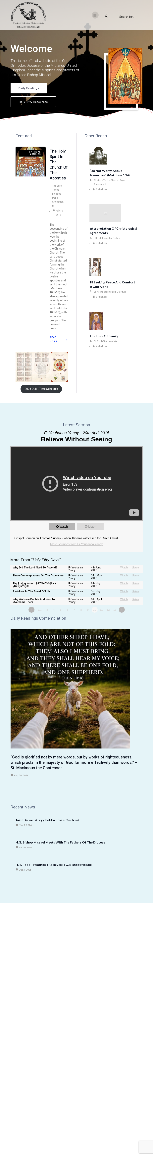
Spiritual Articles (35, 153)
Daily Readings (29, 88)
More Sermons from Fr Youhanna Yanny (76, 544)
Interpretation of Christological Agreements (113, 230)
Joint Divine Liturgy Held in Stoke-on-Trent (47, 820)
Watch (64, 526)
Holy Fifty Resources (33, 101)
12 (108, 609)
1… (39, 609)
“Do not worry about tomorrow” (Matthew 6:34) (109, 173)
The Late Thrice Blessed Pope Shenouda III (58, 195)
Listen (92, 526)
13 (115, 609)
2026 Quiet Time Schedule (41, 388)
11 (101, 609)
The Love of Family (103, 336)
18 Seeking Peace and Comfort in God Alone (112, 284)
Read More (53, 339)
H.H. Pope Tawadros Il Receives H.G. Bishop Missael (54, 864)
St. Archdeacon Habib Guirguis (110, 291)
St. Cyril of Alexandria (105, 341)
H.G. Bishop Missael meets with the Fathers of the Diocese (60, 842)
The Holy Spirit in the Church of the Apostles (59, 164)
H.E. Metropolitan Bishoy (107, 237)
